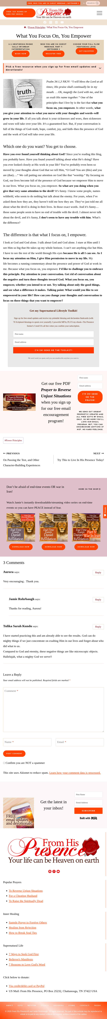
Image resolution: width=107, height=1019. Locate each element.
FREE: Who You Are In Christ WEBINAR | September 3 (53, 3)
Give (20, 1005)
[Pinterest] (56, 22)
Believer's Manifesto (21, 959)
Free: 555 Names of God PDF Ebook (16, 13)
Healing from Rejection (22, 927)
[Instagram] (51, 22)
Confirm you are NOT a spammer (25, 762)
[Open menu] (99, 13)
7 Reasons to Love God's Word (27, 964)
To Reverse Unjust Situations (26, 890)
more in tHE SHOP (88, 489)
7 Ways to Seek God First (24, 954)
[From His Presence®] (53, 13)
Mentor (32, 1005)
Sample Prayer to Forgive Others (28, 922)
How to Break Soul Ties (23, 932)
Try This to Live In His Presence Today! (80, 457)
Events (45, 1005)
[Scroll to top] (100, 1008)
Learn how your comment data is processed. (75, 772)
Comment (11, 690)
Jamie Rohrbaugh (21, 599)
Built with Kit (88, 818)
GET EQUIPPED (86, 51)
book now (20, 54)
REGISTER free (53, 54)
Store (72, 1005)
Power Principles (13, 440)
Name (9, 742)
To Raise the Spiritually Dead (26, 901)
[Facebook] (45, 22)
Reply (98, 572)
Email (61, 742)
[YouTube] (62, 22)
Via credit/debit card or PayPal (26, 985)
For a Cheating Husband (23, 895)
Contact (85, 1005)
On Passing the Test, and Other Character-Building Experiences (21, 459)
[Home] (25, 27)
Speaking (59, 1005)
